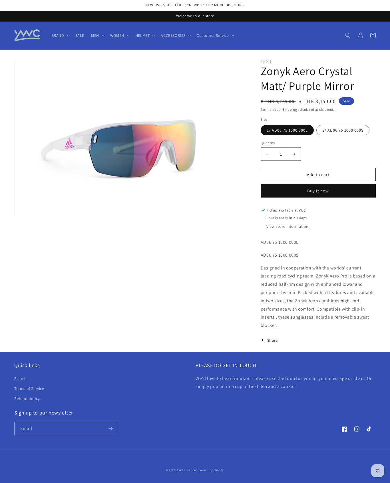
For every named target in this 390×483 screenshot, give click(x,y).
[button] (60, 35)
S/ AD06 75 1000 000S (342, 130)
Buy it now (318, 191)
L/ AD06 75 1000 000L (287, 130)
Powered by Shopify (210, 470)
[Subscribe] (110, 428)
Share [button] (272, 340)
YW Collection (186, 470)
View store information (287, 226)
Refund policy (27, 398)
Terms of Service (29, 388)
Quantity (268, 142)
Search (20, 378)
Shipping (290, 109)
